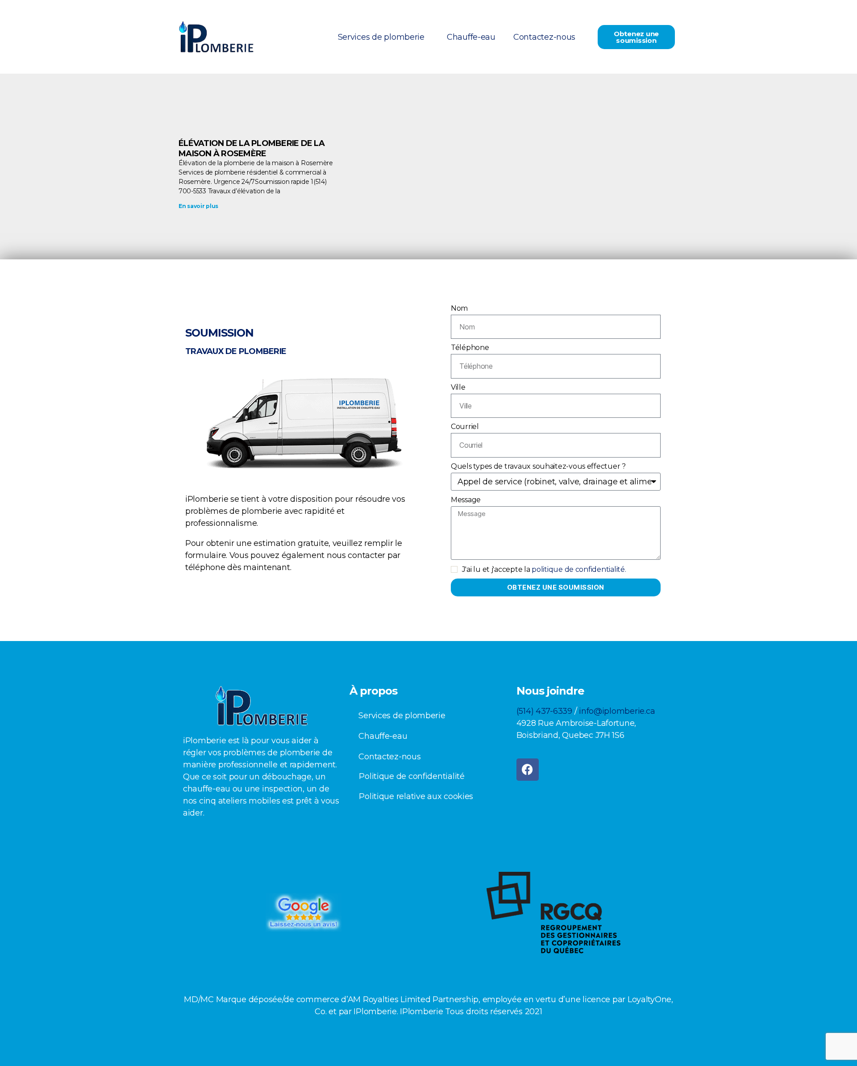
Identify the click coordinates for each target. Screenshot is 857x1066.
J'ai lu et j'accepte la (544, 569)
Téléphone (470, 347)
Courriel (465, 426)
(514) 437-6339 (544, 711)
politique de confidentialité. (579, 569)
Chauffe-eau (471, 37)
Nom (459, 308)
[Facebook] (527, 769)
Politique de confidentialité (411, 776)
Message (466, 500)
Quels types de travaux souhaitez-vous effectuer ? (538, 466)
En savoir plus (198, 206)
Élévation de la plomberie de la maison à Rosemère (251, 148)
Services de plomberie (381, 37)
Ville (458, 387)
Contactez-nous (544, 37)
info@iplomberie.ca (617, 711)
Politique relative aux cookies (416, 796)
